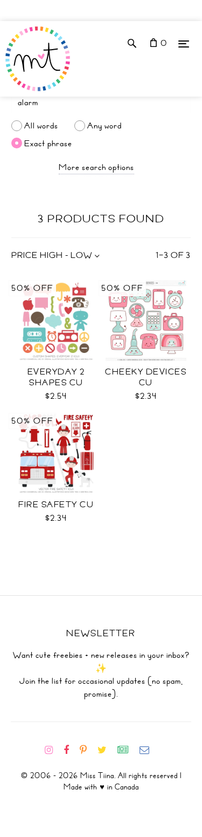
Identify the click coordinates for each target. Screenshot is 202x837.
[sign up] (127, 750)
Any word (104, 125)
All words (41, 125)
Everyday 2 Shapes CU (56, 377)
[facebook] (71, 750)
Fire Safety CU (56, 504)
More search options (96, 167)
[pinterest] (87, 750)
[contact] (149, 750)
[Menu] (184, 43)
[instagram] (53, 750)
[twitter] (106, 750)
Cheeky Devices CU (145, 377)
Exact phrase (48, 143)
